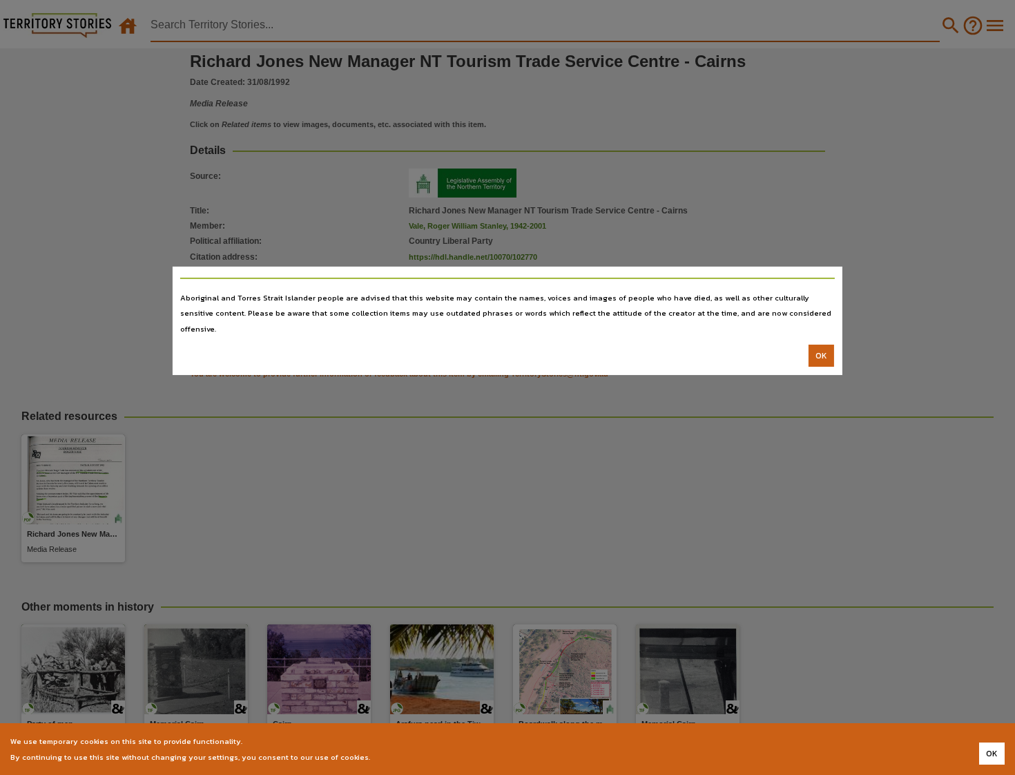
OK (821, 356)
